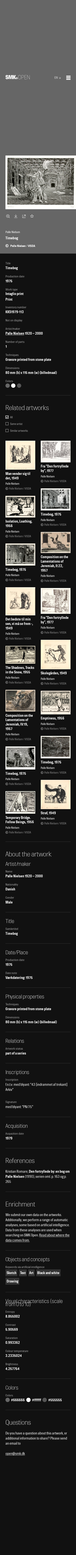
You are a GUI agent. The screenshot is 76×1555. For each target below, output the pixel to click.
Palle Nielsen (14, 333)
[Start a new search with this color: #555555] (19, 385)
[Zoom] (8, 216)
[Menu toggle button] (68, 78)
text (23, 1273)
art (31, 1273)
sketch (11, 1273)
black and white (48, 1273)
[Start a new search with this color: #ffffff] (13, 385)
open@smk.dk (15, 1453)
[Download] (16, 216)
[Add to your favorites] (33, 216)
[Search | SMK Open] (17, 78)
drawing (12, 1281)
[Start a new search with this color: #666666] (7, 385)
